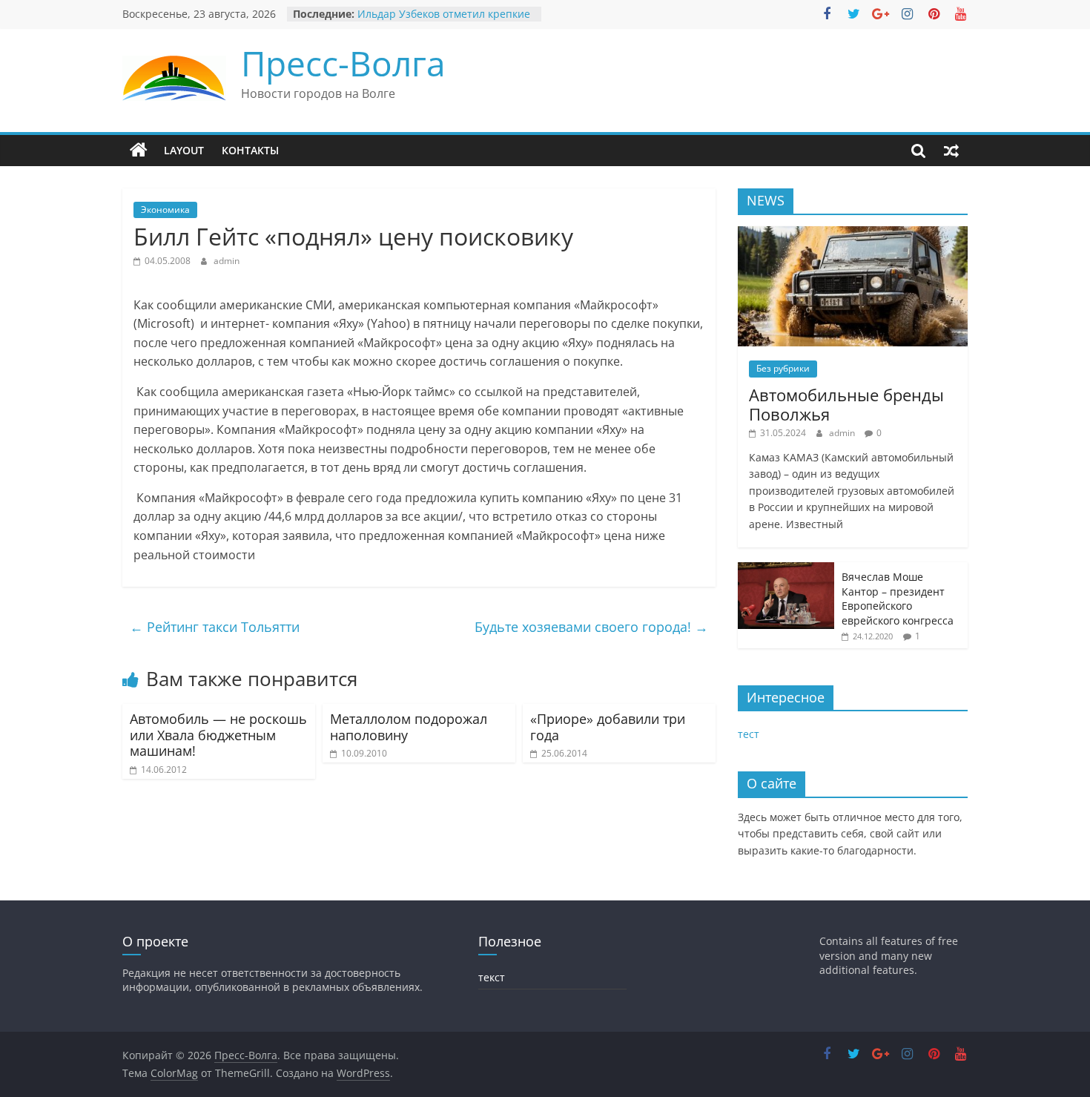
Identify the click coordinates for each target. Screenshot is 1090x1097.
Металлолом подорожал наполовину (408, 727)
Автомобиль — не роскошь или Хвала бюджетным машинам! (218, 735)
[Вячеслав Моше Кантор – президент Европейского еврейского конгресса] (786, 570)
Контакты (250, 150)
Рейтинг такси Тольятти (215, 627)
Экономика (165, 209)
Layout (184, 150)
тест (748, 734)
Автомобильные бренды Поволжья (846, 404)
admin (227, 260)
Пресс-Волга (343, 63)
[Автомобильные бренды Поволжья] (853, 234)
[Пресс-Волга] (138, 150)
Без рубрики (783, 368)
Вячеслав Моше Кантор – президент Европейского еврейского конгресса (898, 598)
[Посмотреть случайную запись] (951, 150)
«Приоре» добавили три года (607, 727)
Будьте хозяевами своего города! (591, 627)
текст (491, 977)
